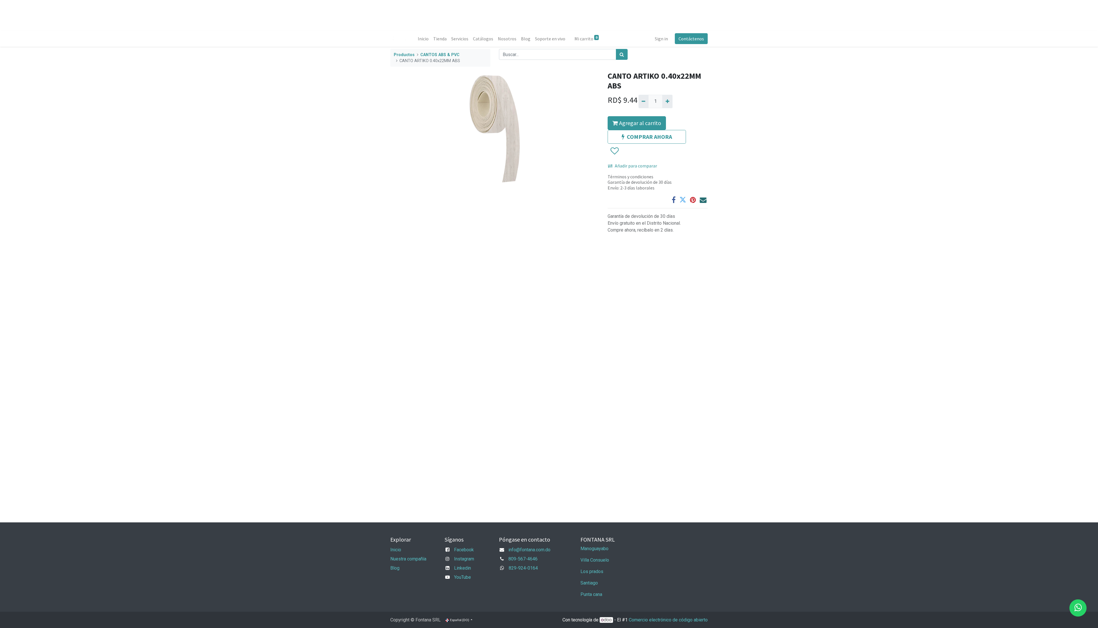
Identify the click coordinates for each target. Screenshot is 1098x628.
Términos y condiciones (630, 176)
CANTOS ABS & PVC (440, 54)
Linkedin (462, 568)
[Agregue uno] (667, 101)
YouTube (462, 577)
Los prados (591, 571)
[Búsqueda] (622, 54)
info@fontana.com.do (529, 549)
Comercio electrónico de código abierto (668, 620)
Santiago (589, 583)
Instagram (464, 559)
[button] (614, 151)
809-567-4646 (523, 559)
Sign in (661, 39)
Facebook (464, 549)
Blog (394, 568)
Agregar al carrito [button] (639, 123)
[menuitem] (423, 38)
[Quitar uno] (643, 101)
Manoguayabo (594, 548)
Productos (404, 54)
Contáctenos (691, 39)
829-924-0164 (523, 568)
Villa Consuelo (594, 560)
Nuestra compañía (408, 559)
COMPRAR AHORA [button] (649, 136)
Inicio (395, 549)
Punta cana (591, 594)
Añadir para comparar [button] (636, 166)
